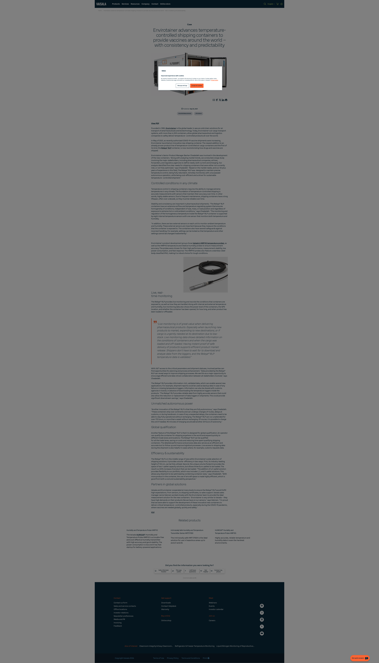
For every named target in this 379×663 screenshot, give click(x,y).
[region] (190, 78)
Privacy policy (214, 80)
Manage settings (182, 85)
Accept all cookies (197, 85)
